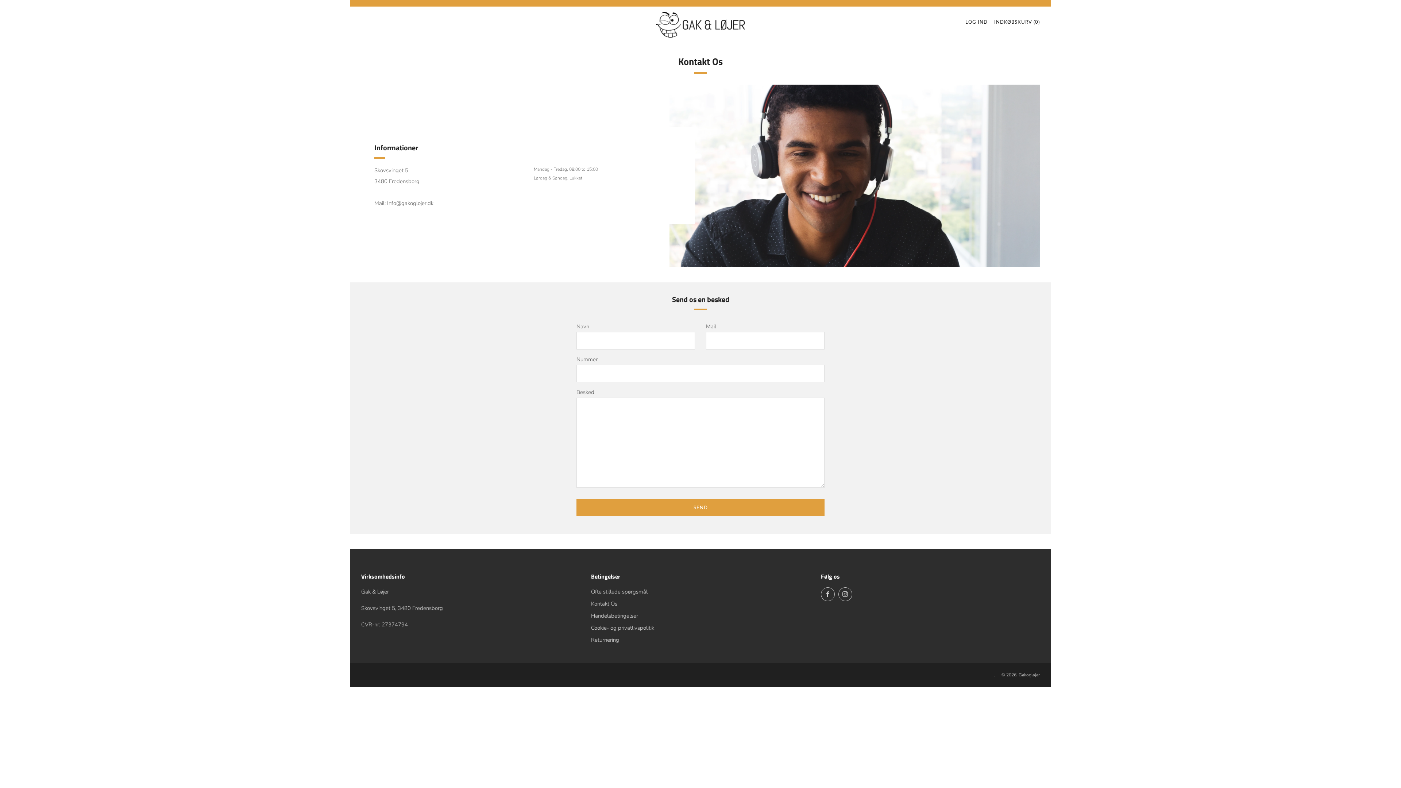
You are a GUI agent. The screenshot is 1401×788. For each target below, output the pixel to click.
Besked (585, 392)
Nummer (587, 359)
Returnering (605, 640)
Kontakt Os (604, 603)
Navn (582, 326)
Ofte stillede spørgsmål (619, 591)
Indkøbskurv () (1017, 22)
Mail (711, 326)
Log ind (976, 22)
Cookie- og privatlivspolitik (622, 627)
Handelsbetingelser (614, 615)
